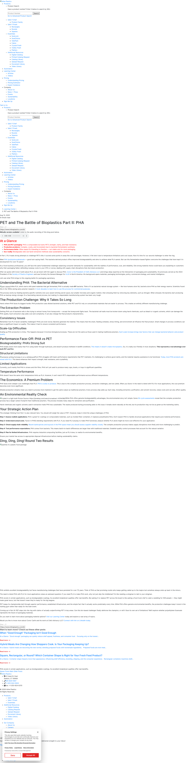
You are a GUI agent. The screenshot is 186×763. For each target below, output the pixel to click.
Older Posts (18, 671)
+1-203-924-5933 (12, 683)
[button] (3, 227)
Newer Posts (4, 671)
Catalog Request (14, 710)
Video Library (13, 716)
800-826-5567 (10, 681)
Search (36, 13)
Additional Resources (11, 705)
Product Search (13, 6)
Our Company (9, 723)
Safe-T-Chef (12, 698)
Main (12, 671)
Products (7, 696)
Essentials (11, 703)
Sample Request (14, 712)
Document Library (14, 714)
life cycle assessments (146, 398)
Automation (8, 719)
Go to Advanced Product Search (20, 16)
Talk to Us (3, 105)
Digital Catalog (13, 707)
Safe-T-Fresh (12, 700)
